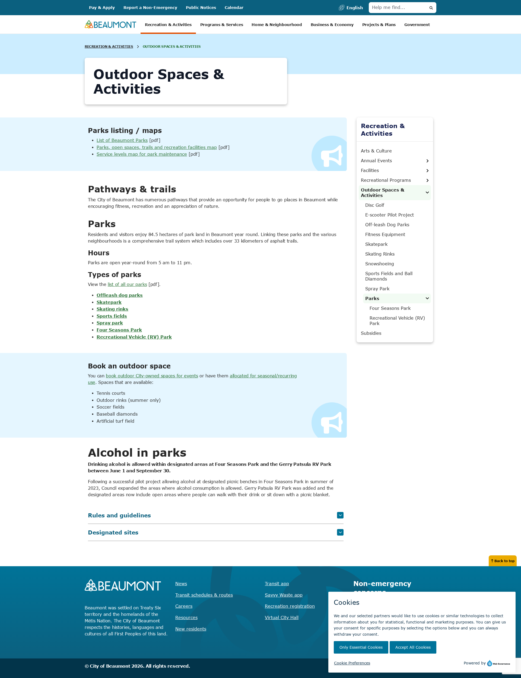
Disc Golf (374, 205)
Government (417, 24)
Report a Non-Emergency (150, 7)
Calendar (234, 7)
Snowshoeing (379, 263)
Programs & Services (221, 24)
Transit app (277, 583)
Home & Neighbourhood (277, 24)
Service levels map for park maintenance (142, 154)
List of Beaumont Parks (122, 140)
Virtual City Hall (281, 617)
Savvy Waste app (284, 595)
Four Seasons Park (119, 329)
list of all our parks (127, 284)
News (181, 583)
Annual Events (376, 160)
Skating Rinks (380, 254)
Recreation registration (290, 606)
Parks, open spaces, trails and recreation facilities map (157, 147)
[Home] (110, 24)
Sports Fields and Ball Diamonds (388, 276)
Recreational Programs (386, 180)
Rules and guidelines (119, 515)
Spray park (110, 322)
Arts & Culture (376, 150)
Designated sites (113, 532)
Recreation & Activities (168, 24)
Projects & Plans (379, 24)
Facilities (370, 170)
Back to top (504, 561)
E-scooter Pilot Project (389, 214)
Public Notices (201, 7)
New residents (190, 628)
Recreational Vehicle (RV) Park (134, 337)
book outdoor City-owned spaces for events (152, 375)
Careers (183, 606)
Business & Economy (332, 24)
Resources (186, 617)
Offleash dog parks (120, 295)
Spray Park (377, 288)
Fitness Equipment (385, 234)
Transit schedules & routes (204, 595)
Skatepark (376, 244)
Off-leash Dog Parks (387, 224)
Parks (372, 298)
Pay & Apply (102, 7)
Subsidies (371, 333)
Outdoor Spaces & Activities (382, 192)
